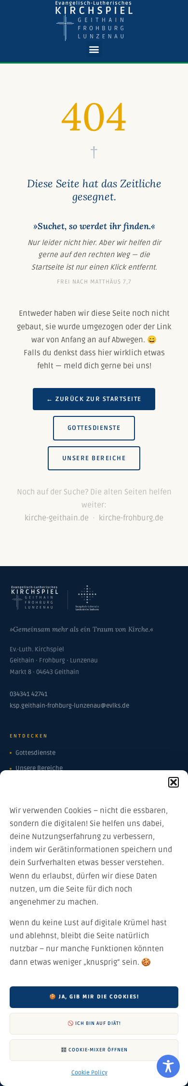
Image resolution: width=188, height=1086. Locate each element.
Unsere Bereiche (94, 458)
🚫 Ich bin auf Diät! (94, 1023)
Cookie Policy (89, 1072)
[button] (173, 782)
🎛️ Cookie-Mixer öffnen (94, 1050)
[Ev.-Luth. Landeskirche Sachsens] (87, 608)
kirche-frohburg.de (131, 518)
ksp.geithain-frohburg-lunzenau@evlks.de (69, 706)
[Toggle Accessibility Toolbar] (168, 1066)
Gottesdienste (94, 428)
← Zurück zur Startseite (94, 399)
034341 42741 (29, 694)
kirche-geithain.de (57, 518)
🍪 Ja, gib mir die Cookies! (94, 997)
